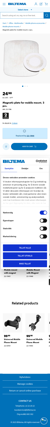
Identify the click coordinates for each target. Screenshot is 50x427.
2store (14, 123)
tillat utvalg (25, 256)
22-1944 (30, 135)
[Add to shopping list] (6, 146)
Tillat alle (25, 248)
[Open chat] (44, 421)
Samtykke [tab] (9, 168)
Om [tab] (41, 168)
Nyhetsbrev (25, 377)
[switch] (43, 221)
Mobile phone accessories (35, 23)
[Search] (47, 15)
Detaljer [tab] (25, 168)
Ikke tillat (25, 263)
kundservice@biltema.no (25, 410)
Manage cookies (25, 383)
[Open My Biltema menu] (35, 4)
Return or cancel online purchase (25, 390)
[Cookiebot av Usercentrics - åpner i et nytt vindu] (36, 161)
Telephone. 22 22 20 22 (25, 405)
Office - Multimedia (16, 23)
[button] (25, 9)
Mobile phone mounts (11, 26)
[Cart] (46, 4)
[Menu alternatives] (4, 4)
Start (4, 23)
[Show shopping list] (41, 4)
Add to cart (27, 146)
